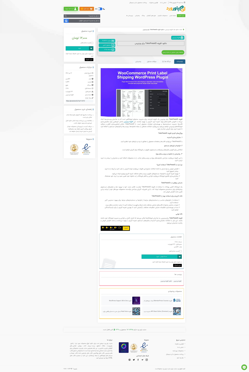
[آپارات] (129, 359)
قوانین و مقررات (153, 3)
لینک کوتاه (88, 98)
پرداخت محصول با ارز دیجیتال (138, 3)
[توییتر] (133, 359)
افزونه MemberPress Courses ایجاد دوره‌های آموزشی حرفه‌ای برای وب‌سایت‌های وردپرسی (157, 301)
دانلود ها (176, 30)
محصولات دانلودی (162, 16)
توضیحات (180, 61)
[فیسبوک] (138, 359)
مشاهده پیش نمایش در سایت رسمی (173, 52)
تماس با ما (163, 3)
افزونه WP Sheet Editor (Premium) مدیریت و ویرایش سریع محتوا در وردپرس (157, 311)
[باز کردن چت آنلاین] (244, 367)
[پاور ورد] (175, 12)
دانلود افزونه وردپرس (166, 281)
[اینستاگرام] (146, 359)
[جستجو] (65, 16)
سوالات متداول (151, 61)
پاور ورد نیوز (180, 358)
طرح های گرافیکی (151, 16)
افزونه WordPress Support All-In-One (120, 301)
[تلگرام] (142, 359)
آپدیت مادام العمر (174, 251)
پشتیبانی (137, 16)
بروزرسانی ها (129, 16)
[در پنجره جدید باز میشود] (144, 352)
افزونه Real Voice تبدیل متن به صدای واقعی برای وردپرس (116, 311)
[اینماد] (86, 149)
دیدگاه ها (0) (166, 61)
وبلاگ (143, 16)
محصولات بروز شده (178, 351)
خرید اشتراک (181, 16)
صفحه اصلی (172, 16)
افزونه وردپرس (169, 30)
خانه (181, 30)
